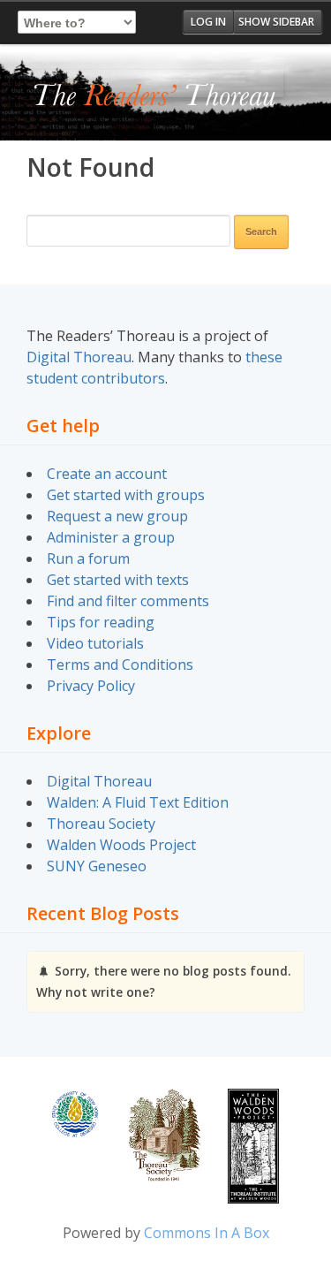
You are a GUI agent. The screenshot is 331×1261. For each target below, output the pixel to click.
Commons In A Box (206, 1232)
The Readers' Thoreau (154, 96)
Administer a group (111, 537)
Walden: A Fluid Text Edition (138, 802)
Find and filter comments (128, 601)
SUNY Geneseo (97, 866)
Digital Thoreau (79, 357)
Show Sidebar (276, 21)
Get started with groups (126, 495)
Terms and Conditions (120, 664)
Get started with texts (118, 579)
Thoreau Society (101, 823)
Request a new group (117, 516)
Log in (208, 21)
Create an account (107, 473)
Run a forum (88, 558)
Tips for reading (100, 622)
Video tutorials (95, 643)
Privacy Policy (91, 685)
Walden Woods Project (121, 845)
